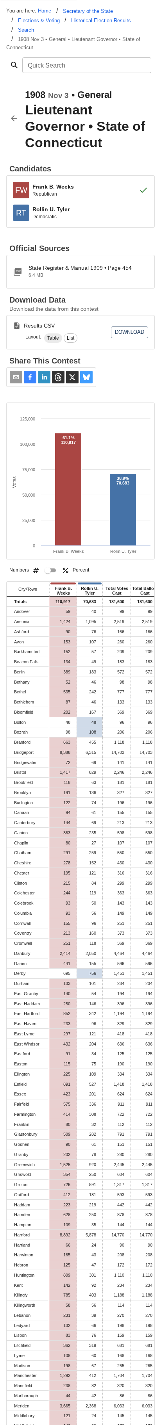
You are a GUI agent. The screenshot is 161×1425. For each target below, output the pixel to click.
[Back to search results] (14, 118)
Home (44, 11)
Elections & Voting (39, 20)
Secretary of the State (88, 11)
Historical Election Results (101, 20)
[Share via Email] (16, 377)
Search (26, 30)
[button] (53, 338)
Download (129, 332)
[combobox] (86, 65)
